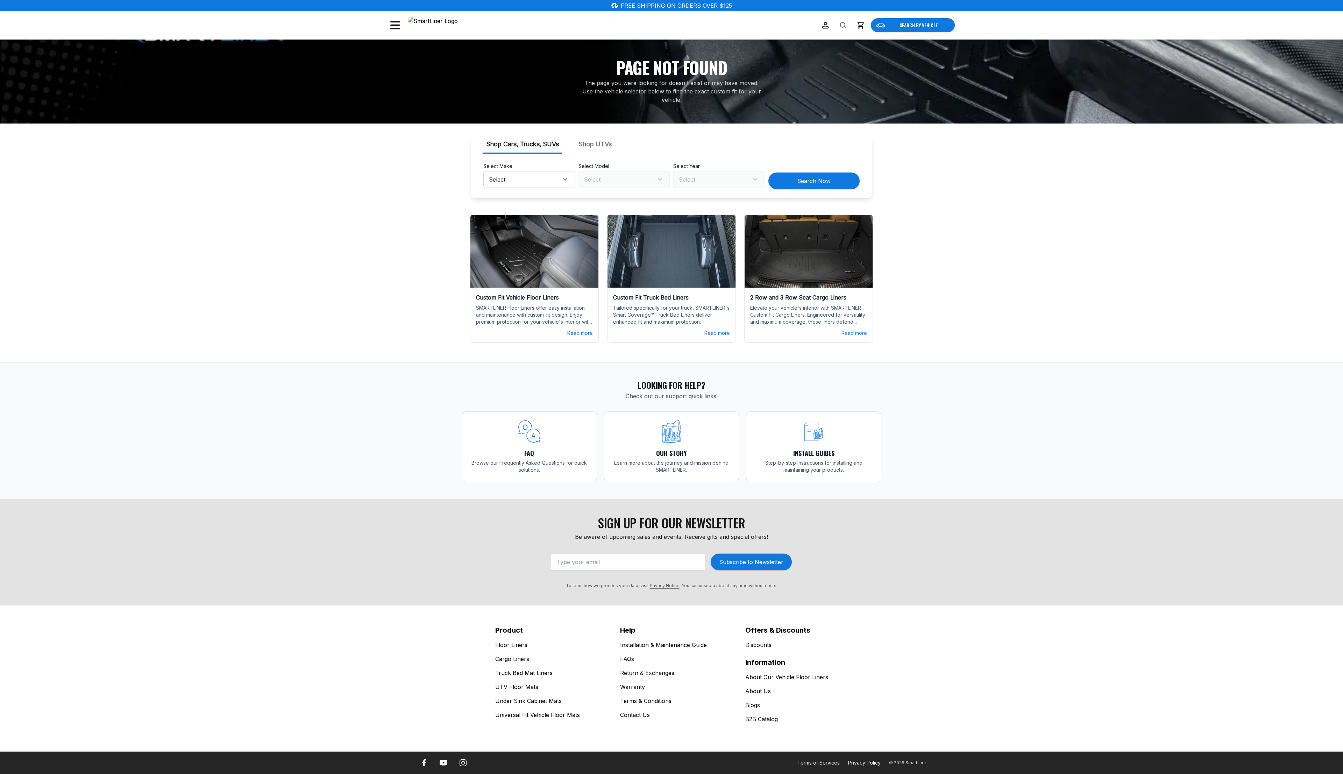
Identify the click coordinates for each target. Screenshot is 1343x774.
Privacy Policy (864, 763)
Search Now (814, 180)
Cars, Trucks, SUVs (522, 144)
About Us (758, 691)
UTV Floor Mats (516, 686)
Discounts (758, 644)
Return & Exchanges (647, 672)
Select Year (686, 166)
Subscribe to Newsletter (751, 561)
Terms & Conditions (646, 700)
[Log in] (825, 25)
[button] (860, 25)
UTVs (595, 144)
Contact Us (635, 714)
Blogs (752, 705)
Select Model (593, 166)
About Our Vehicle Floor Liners (786, 677)
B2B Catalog (761, 719)
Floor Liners (511, 644)
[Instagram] (463, 762)
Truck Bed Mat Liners (524, 672)
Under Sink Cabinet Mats (528, 700)
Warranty (632, 686)
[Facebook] (424, 762)
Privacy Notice (665, 585)
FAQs (627, 658)
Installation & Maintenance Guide (663, 644)
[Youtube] (443, 762)
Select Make (497, 166)
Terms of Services (818, 763)
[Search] (843, 25)
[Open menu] (395, 25)
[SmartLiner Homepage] (445, 25)
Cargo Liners (512, 658)
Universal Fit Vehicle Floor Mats (537, 714)
